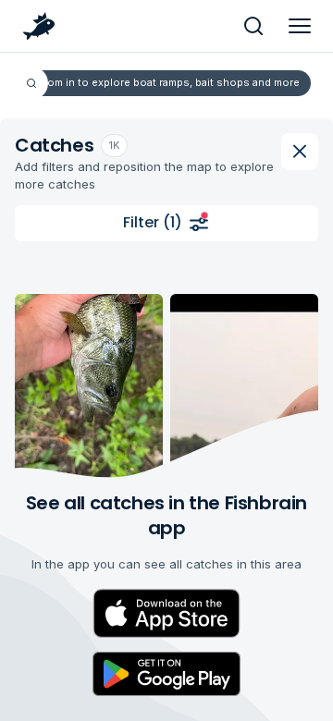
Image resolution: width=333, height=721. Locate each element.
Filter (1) (152, 222)
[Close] (299, 151)
